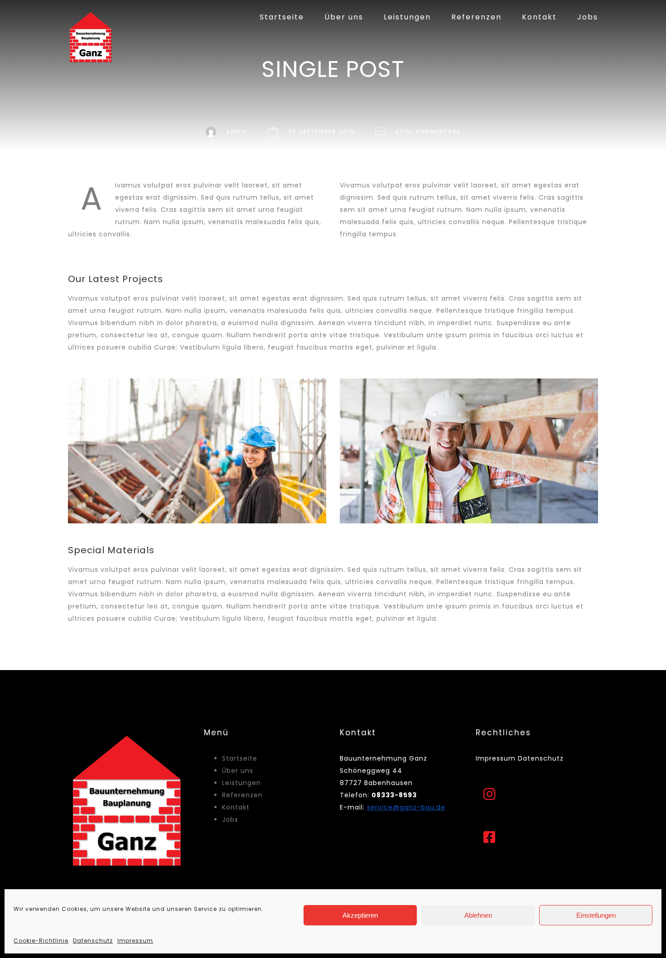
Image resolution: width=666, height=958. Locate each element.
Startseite (282, 17)
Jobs (587, 17)
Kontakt (539, 17)
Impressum (135, 940)
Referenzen (476, 17)
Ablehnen (478, 915)
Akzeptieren (360, 915)
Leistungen (407, 17)
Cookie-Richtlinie (41, 940)
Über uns (343, 17)
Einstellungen (596, 915)
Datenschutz (93, 940)
